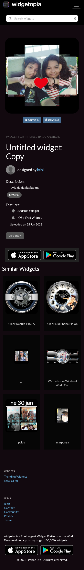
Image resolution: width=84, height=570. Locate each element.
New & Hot (11, 480)
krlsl (40, 169)
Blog (7, 503)
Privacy (8, 516)
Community (11, 512)
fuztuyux (14, 194)
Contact (9, 507)
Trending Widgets (15, 476)
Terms (8, 520)
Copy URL (33, 119)
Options (14, 235)
